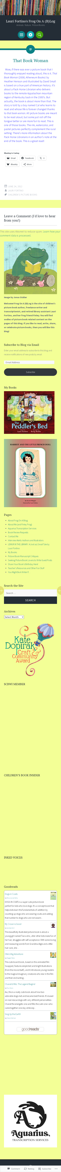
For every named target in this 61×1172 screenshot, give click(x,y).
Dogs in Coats (11, 894)
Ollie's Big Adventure (14, 954)
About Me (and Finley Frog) (20, 524)
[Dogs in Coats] (53, 899)
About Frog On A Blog (18, 520)
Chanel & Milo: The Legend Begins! (20, 984)
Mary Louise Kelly (12, 898)
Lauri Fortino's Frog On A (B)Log (30, 21)
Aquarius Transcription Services (22, 528)
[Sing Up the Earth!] (53, 1018)
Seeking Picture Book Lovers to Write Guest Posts (30, 560)
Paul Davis (10, 988)
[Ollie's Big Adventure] (53, 957)
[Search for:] (30, 593)
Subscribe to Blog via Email (21, 345)
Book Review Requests (18, 532)
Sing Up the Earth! (13, 1014)
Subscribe (30, 372)
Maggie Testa (11, 958)
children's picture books (22, 194)
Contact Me (13, 536)
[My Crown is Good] (53, 927)
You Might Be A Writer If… (19, 572)
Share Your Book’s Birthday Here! (23, 564)
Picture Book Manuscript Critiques (23, 556)
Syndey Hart (10, 928)
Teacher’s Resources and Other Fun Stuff (26, 568)
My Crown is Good (13, 924)
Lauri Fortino (16, 190)
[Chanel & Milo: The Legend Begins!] (53, 986)
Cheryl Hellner (11, 1018)
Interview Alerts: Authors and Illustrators (25, 540)
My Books (12, 552)
